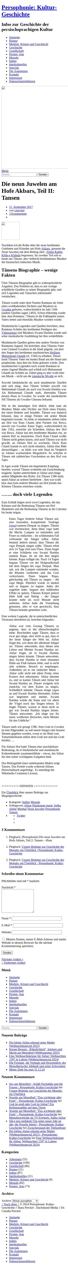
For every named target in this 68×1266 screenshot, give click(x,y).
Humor (13, 40)
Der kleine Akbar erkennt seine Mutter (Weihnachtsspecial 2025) (32, 1044)
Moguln (14, 57)
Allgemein (15, 1159)
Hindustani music (42, 805)
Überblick (12, 792)
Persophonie (52, 808)
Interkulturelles (18, 64)
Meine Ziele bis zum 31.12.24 (27, 1069)
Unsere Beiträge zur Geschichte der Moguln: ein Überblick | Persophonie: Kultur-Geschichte (36, 850)
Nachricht (8, 887)
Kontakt (14, 74)
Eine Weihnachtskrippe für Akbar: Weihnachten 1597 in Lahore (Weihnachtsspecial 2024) (37, 1057)
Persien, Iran (16, 54)
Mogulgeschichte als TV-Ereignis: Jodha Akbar (37, 1117)
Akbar (28, 805)
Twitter (21, 815)
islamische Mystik (42, 376)
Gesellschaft (16, 50)
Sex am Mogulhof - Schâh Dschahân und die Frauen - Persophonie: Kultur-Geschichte (36, 1085)
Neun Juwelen (36, 808)
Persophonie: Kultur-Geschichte (29, 11)
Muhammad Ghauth (14, 356)
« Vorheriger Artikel (13, 962)
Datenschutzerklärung (22, 81)
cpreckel (19, 210)
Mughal (22, 808)
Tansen (13, 812)
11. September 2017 (21, 207)
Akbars (45, 248)
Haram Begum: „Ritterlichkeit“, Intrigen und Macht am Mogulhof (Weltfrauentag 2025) (35, 1051)
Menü (5, 170)
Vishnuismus (9, 332)
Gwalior (7, 309)
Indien (13, 61)
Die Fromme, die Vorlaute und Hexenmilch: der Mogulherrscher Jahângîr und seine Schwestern (37, 1064)
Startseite (14, 37)
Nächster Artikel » (12, 959)
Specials (14, 67)
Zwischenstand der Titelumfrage (46, 1127)
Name (6, 918)
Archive (6, 1200)
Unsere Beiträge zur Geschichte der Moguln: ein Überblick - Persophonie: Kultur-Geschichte (36, 863)
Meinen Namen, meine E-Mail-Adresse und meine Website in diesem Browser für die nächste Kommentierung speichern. (34, 943)
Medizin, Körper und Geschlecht (28, 44)
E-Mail (7, 925)
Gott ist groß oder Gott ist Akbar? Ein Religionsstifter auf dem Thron (31, 1106)
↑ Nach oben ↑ (10, 1204)
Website (6, 932)
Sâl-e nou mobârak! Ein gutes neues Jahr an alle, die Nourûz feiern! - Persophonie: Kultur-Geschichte (36, 1124)
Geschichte (15, 47)
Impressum (15, 77)
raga (13, 525)
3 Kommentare (18, 213)
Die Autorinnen (18, 71)
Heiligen (55, 352)
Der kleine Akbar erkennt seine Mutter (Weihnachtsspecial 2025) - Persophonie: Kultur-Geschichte (33, 1135)
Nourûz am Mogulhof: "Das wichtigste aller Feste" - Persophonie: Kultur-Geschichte (35, 1099)
